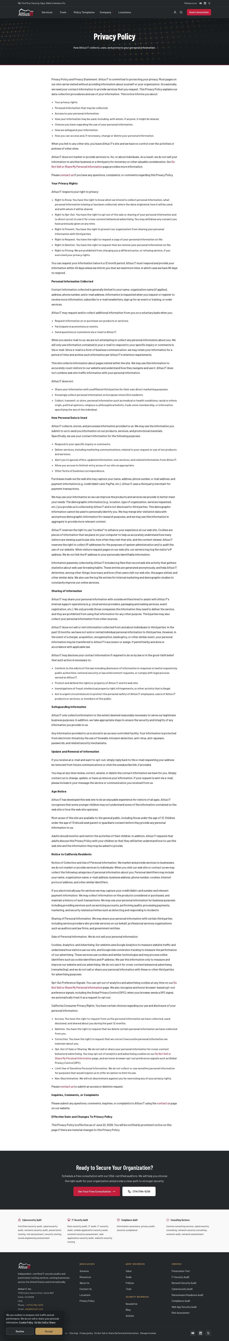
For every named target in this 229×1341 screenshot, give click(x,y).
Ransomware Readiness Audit (187, 1294)
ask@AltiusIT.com (34, 1309)
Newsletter (132, 1303)
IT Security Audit (180, 1277)
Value (129, 1270)
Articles (130, 1315)
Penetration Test (181, 1270)
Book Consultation (199, 12)
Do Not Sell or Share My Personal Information (116, 1333)
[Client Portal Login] (175, 12)
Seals (129, 1277)
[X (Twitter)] (209, 3)
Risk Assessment (181, 1312)
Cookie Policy (26, 1322)
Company (105, 12)
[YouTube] (200, 3)
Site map (73, 1333)
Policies (130, 1282)
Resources (85, 1277)
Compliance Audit (181, 1300)
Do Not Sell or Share (45, 1322)
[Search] (181, 12)
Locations (125, 12)
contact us (67, 175)
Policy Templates (84, 12)
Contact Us (86, 1288)
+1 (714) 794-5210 (34, 1304)
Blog (128, 1309)
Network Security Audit (184, 1282)
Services (47, 12)
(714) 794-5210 (141, 1191)
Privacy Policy (87, 1300)
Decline (20, 1331)
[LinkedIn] (205, 3)
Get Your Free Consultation (94, 1191)
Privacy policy (86, 1333)
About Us (84, 1282)
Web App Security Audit (184, 1306)
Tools (63, 12)
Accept (49, 1331)
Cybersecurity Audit (182, 1288)
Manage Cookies (148, 1333)
